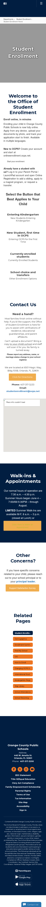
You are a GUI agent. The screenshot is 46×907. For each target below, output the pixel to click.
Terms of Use (23, 794)
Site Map (23, 802)
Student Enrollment (23, 19)
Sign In (23, 810)
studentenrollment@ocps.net (23, 391)
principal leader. (26, 581)
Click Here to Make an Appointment (22, 526)
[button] (5, 3)
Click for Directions (22, 377)
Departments (8, 19)
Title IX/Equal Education (23, 779)
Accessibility (23, 806)
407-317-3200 (27, 761)
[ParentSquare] (23, 871)
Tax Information (23, 798)
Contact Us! (32, 904)
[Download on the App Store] (23, 884)
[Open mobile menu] (41, 3)
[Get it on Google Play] (23, 877)
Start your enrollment (15, 161)
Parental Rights (23, 791)
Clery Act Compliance (23, 783)
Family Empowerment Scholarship (23, 787)
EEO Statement (23, 775)
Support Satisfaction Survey (22, 587)
